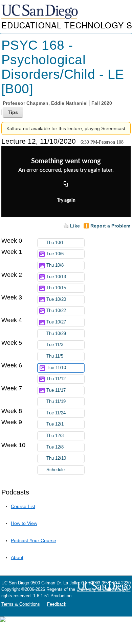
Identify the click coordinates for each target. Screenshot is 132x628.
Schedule (55, 469)
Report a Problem (110, 225)
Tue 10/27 (56, 322)
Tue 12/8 (55, 447)
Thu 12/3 (55, 435)
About (17, 557)
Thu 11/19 (56, 401)
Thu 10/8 (55, 265)
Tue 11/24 (56, 413)
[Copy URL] (66, 184)
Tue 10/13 (56, 276)
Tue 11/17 (56, 390)
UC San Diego (40, 12)
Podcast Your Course (33, 540)
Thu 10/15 (56, 288)
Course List (23, 506)
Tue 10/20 (56, 299)
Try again (66, 200)
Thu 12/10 (56, 458)
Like (75, 225)
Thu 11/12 (56, 379)
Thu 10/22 (56, 310)
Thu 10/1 (55, 242)
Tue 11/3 (54, 344)
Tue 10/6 (55, 253)
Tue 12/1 (55, 424)
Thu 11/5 (54, 356)
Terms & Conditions (20, 604)
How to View (24, 523)
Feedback (56, 604)
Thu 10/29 (56, 333)
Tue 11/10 (56, 367)
